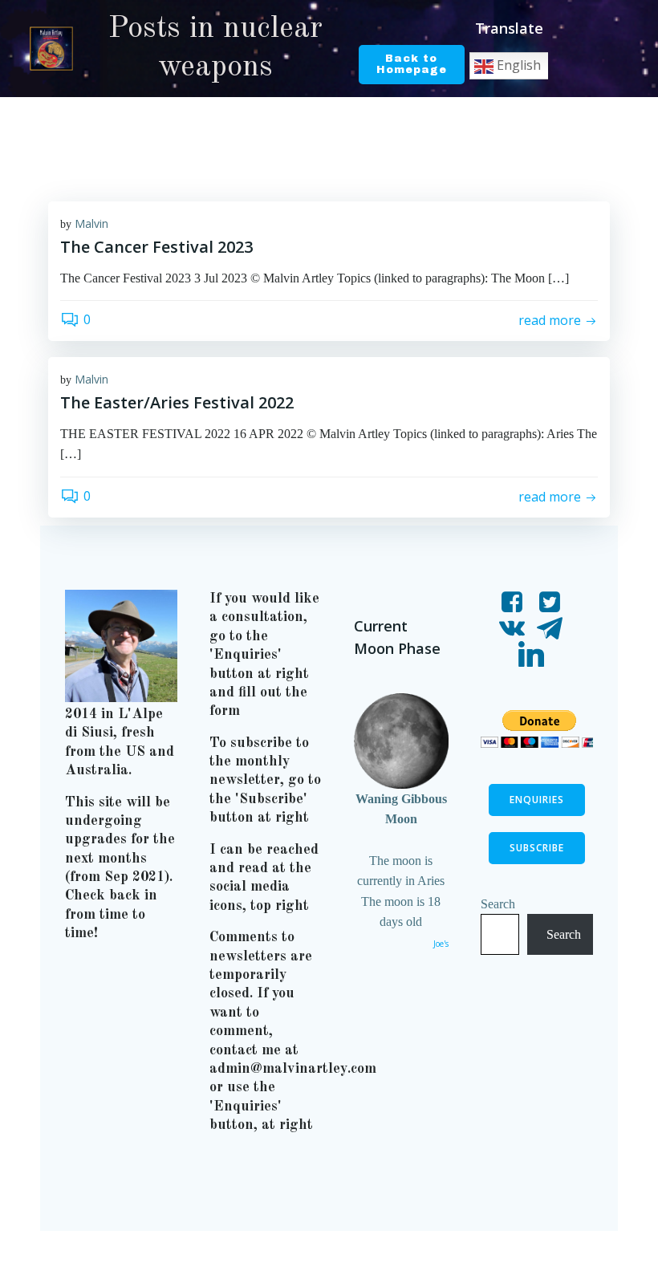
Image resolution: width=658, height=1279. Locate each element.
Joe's (441, 943)
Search (498, 904)
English (517, 65)
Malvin (91, 223)
